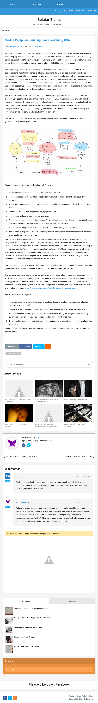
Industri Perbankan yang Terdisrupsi (21, 456)
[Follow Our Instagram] (60, 11)
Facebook (26, 347)
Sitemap (92, 696)
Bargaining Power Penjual (24, 637)
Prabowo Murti (29, 437)
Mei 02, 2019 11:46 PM (83, 476)
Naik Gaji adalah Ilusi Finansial (79, 456)
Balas (8, 481)
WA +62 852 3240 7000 (77, 11)
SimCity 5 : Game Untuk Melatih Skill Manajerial (18, 400)
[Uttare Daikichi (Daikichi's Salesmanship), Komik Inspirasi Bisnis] (49, 413)
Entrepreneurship (14, 353)
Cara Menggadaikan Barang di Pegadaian (31, 608)
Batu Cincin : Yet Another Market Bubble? (17, 425)
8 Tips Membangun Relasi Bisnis (76, 399)
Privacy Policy (81, 696)
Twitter (39, 347)
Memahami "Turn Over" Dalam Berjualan (75, 425)
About (71, 696)
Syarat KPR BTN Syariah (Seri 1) (27, 646)
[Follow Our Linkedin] (65, 11)
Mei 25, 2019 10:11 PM (83, 502)
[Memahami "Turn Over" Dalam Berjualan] (78, 413)
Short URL (12, 347)
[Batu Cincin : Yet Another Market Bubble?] (19, 413)
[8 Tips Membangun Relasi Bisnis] (78, 388)
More (51, 441)
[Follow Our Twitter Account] (50, 11)
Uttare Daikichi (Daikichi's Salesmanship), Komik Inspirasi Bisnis (46, 426)
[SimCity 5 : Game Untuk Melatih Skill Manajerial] (19, 388)
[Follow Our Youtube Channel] (55, 11)
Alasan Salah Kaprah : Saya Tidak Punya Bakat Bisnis (46, 400)
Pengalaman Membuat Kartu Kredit (28, 627)
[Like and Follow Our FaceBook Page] (46, 11)
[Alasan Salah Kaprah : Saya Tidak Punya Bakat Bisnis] (49, 388)
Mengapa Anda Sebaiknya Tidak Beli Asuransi (32, 618)
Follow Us (93, 11)
